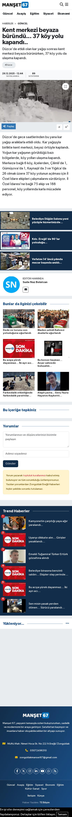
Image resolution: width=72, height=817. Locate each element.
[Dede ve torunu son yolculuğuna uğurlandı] (19, 318)
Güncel (8, 13)
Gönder (10, 463)
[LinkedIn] (36, 771)
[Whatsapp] (49, 771)
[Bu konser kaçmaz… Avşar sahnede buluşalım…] (53, 348)
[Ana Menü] (66, 4)
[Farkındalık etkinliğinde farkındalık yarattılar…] (19, 381)
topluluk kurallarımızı (34, 475)
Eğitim (34, 13)
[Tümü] (67, 623)
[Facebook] (17, 771)
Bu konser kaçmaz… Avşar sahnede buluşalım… (50, 363)
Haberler (7, 23)
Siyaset (48, 13)
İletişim (31, 795)
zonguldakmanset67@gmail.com (38, 757)
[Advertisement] (36, 667)
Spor (44, 788)
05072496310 (38, 750)
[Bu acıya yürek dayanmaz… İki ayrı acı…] (19, 348)
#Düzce (8, 65)
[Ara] (61, 4)
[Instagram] (30, 771)
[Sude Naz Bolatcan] (11, 284)
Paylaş (10, 126)
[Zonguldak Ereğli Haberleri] (15, 5)
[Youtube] (42, 771)
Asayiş (21, 13)
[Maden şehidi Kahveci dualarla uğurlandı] (53, 318)
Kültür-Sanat (32, 788)
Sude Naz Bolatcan (35, 282)
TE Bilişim (44, 802)
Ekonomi (64, 13)
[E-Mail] (25, 290)
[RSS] (55, 771)
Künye (40, 795)
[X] (23, 771)
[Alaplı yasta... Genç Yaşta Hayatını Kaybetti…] (53, 381)
